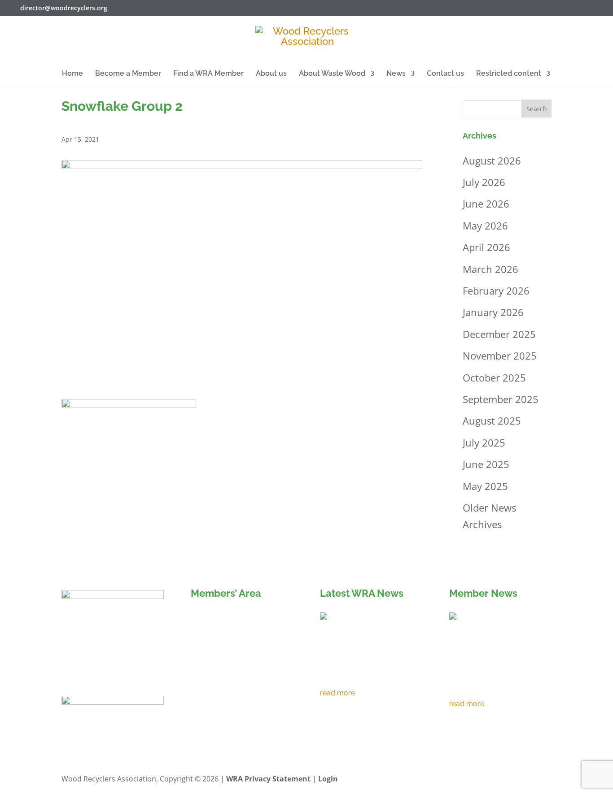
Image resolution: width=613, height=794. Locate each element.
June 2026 (486, 203)
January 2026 (493, 312)
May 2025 (485, 486)
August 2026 (492, 160)
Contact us (445, 74)
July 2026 (484, 182)
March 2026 (490, 269)
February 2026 (496, 290)
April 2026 (486, 247)
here (255, 693)
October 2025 (494, 377)
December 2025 (499, 334)
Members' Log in (232, 619)
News (396, 74)
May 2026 (485, 225)
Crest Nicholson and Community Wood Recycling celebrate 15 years (493, 675)
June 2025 (486, 464)
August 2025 (492, 420)
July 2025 (484, 442)
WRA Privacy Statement (268, 779)
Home (72, 74)
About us (271, 74)
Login (328, 779)
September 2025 (501, 399)
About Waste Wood (332, 74)
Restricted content (508, 74)
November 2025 (500, 355)
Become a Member (128, 74)
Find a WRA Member (208, 74)
